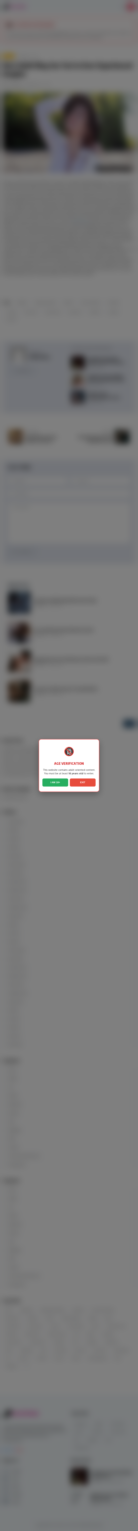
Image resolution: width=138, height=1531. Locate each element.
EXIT (82, 782)
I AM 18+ (55, 782)
